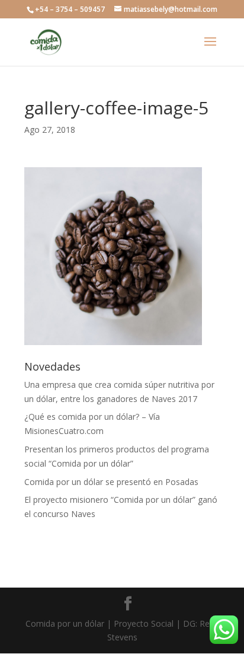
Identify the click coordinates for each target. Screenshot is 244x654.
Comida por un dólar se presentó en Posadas (111, 481)
